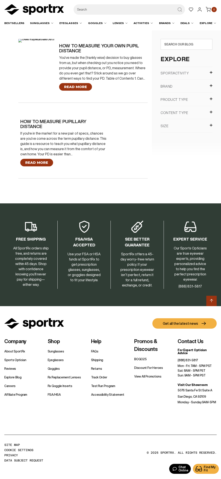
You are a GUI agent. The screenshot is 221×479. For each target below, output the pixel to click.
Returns (96, 368)
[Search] (208, 44)
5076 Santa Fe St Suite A (195, 390)
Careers (10, 385)
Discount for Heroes (148, 367)
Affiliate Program (15, 394)
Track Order (99, 377)
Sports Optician (15, 360)
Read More (75, 87)
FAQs (94, 351)
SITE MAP (12, 445)
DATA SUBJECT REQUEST (23, 460)
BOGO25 (140, 359)
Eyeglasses (56, 360)
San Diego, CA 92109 (192, 396)
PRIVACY (11, 455)
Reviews (10, 368)
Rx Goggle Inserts (60, 385)
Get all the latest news (180, 323)
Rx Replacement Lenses (64, 377)
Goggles (54, 368)
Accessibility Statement (107, 394)
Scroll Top (211, 301)
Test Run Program (103, 385)
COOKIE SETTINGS (18, 450)
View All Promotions (147, 376)
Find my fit (210, 469)
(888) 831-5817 (188, 360)
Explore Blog (12, 377)
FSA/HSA (54, 394)
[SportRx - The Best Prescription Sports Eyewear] (34, 10)
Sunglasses (56, 351)
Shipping (97, 360)
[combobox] (129, 9)
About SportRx (14, 351)
